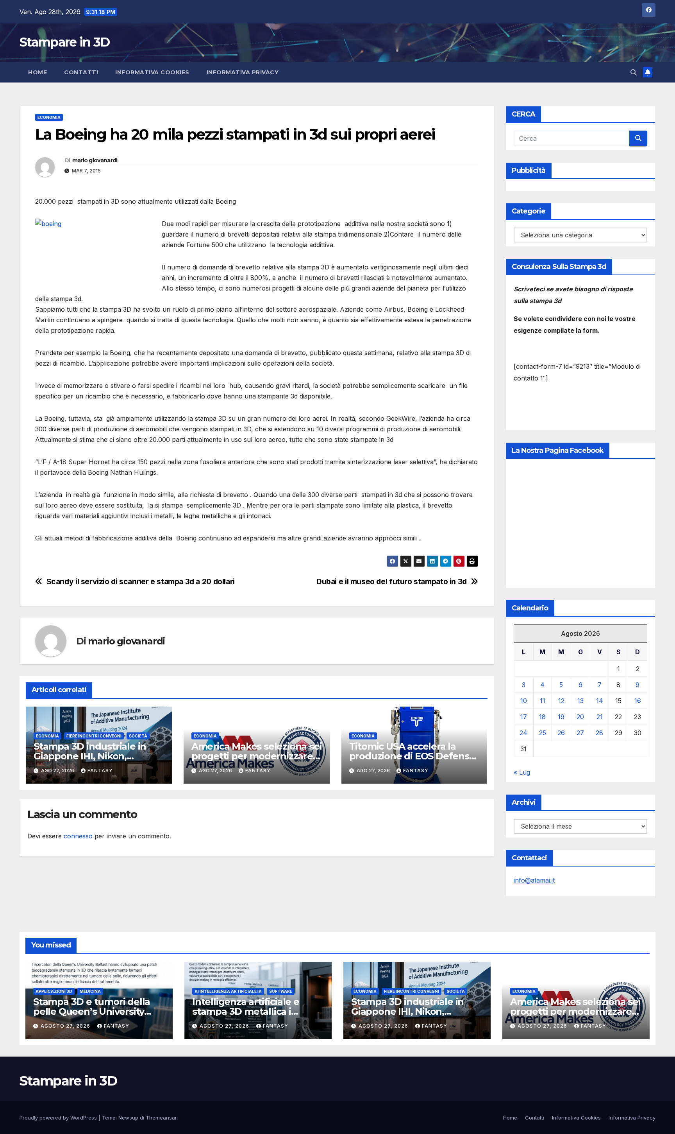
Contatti (81, 72)
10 (523, 701)
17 (523, 717)
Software (280, 991)
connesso (78, 836)
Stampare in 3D (64, 42)
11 (542, 701)
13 (580, 701)
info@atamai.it (534, 880)
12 (561, 701)
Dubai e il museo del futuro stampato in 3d (391, 581)
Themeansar (161, 1117)
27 (580, 733)
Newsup (128, 1117)
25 (542, 733)
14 (599, 701)
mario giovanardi (95, 160)
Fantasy (100, 770)
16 (637, 701)
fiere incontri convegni (93, 736)
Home (37, 72)
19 (561, 717)
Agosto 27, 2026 (66, 1026)
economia (49, 117)
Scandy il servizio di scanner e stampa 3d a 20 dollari (140, 581)
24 (523, 733)
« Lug (522, 772)
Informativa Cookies (152, 72)
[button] (633, 72)
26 (561, 733)
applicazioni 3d (54, 991)
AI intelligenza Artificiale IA (228, 991)
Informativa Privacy (243, 72)
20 (580, 717)
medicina (90, 991)
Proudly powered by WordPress (59, 1117)
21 (599, 717)
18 (542, 717)
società (138, 736)
